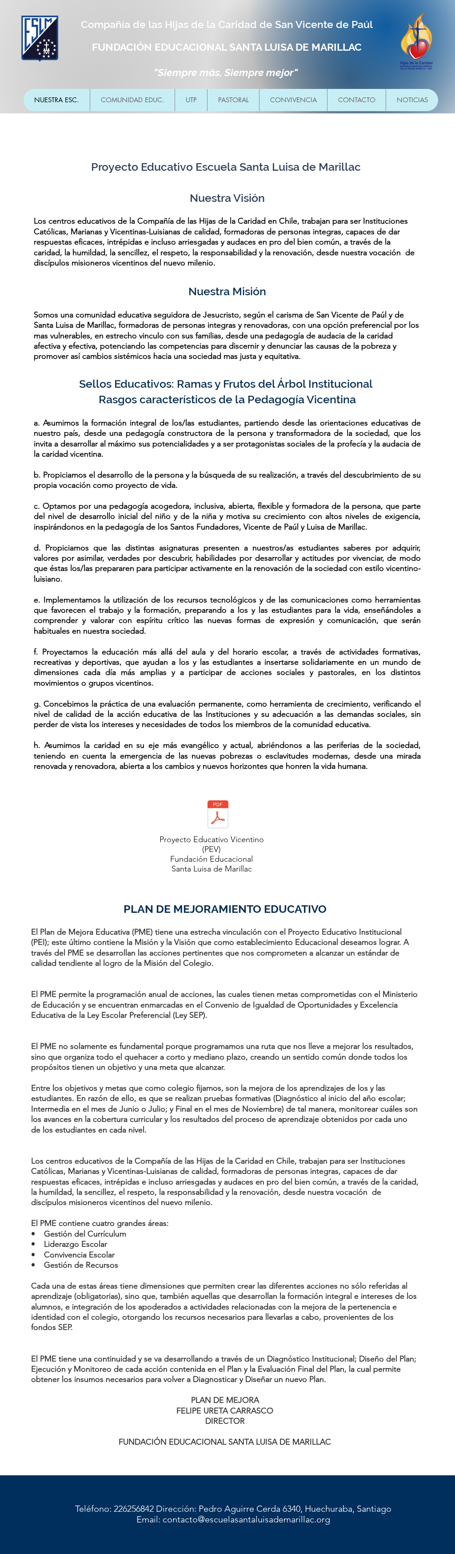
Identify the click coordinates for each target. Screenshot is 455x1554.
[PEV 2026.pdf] (218, 815)
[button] (132, 100)
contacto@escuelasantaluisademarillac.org (246, 1519)
